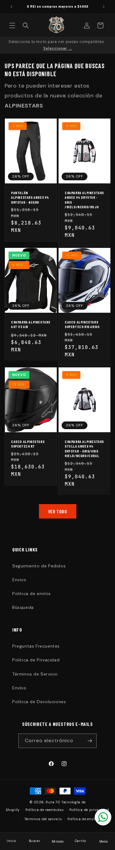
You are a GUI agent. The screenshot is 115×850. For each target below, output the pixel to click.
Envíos (19, 688)
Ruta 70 (53, 802)
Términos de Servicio (35, 674)
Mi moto (57, 841)
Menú (103, 841)
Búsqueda (23, 607)
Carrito (80, 841)
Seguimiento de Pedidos (39, 566)
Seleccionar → (57, 48)
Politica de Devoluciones (39, 701)
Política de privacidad (89, 810)
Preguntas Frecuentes (36, 646)
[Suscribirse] (89, 741)
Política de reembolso (44, 810)
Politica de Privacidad (35, 660)
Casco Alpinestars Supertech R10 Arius (82, 324)
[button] (12, 25)
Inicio (11, 841)
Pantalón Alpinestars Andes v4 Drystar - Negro (30, 197)
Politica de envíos (31, 593)
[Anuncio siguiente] (103, 7)
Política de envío (82, 819)
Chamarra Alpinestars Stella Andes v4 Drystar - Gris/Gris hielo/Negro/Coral (84, 448)
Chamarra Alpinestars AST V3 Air (30, 324)
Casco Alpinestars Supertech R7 (27, 444)
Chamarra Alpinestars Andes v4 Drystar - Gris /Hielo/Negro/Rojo (84, 199)
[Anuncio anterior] (11, 7)
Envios (19, 579)
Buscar (34, 841)
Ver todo (57, 511)
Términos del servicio (43, 819)
